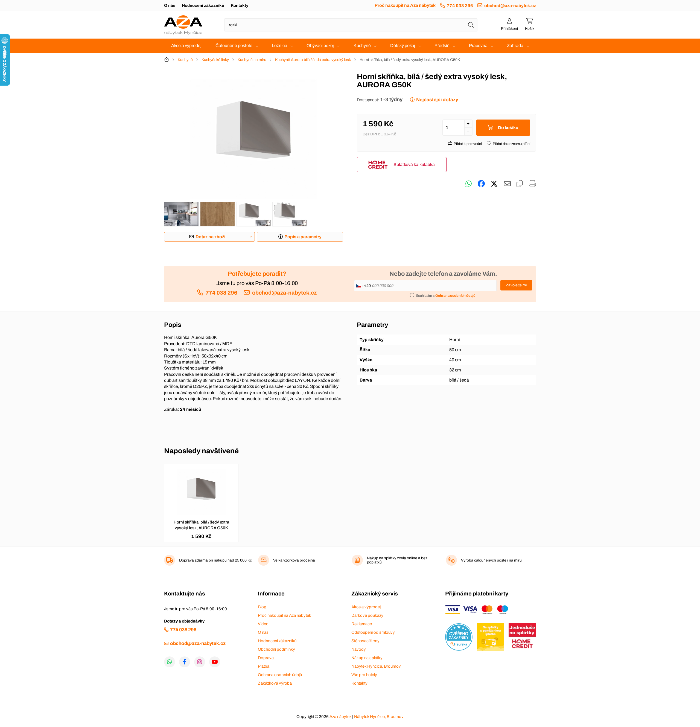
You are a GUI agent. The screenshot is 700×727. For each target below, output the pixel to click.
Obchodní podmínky (276, 649)
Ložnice (279, 45)
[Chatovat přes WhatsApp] (468, 183)
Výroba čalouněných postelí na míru (491, 560)
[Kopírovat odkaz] (520, 183)
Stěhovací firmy (365, 641)
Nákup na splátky (367, 658)
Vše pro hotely (364, 675)
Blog (262, 607)
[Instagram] (199, 661)
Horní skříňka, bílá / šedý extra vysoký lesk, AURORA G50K (201, 525)
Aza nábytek (340, 716)
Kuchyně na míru (252, 60)
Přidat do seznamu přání (511, 144)
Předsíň (442, 45)
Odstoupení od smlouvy (373, 632)
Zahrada (515, 45)
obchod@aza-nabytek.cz (510, 5)
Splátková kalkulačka (414, 164)
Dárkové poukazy (367, 615)
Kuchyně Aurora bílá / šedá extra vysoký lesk (313, 60)
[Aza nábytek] (183, 25)
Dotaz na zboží (210, 236)
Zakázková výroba (275, 683)
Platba (263, 666)
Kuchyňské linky (215, 60)
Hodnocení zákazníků (203, 5)
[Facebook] (184, 661)
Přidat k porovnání (468, 144)
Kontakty (239, 5)
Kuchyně (362, 45)
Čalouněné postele (233, 45)
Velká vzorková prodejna (294, 560)
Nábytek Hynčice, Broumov (376, 666)
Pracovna (478, 45)
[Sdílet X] (494, 183)
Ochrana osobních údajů (280, 675)
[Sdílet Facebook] (481, 183)
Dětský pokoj (402, 45)
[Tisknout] (532, 183)
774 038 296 (460, 5)
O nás (169, 5)
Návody (358, 649)
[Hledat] (470, 24)
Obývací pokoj (320, 45)
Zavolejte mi (516, 285)
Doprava (266, 658)
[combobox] (350, 24)
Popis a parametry (303, 236)
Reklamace (361, 624)
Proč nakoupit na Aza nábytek (405, 5)
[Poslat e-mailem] (507, 183)
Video (263, 624)
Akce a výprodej (186, 45)
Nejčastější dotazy (437, 99)
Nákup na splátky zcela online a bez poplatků (397, 560)
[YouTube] (214, 661)
